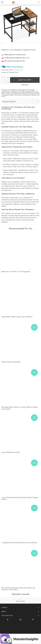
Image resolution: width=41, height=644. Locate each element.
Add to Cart (24, 80)
